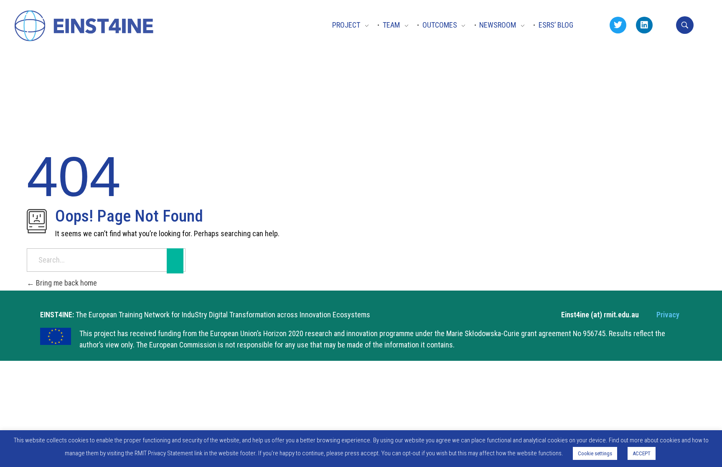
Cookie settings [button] (595, 453)
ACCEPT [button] (642, 453)
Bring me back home (65, 282)
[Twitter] (618, 25)
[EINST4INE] (85, 26)
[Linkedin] (644, 25)
